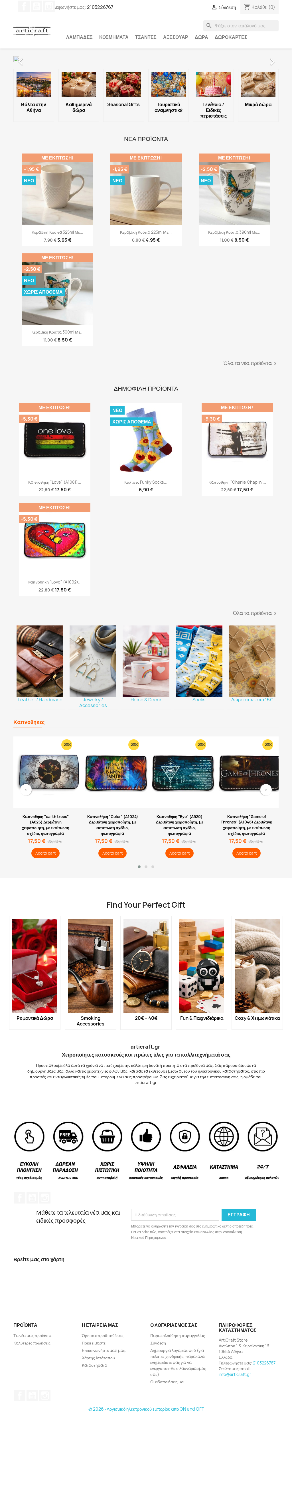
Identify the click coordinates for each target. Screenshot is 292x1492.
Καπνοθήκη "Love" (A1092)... (55, 582)
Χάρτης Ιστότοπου (98, 1357)
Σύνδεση (158, 1343)
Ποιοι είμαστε (94, 1343)
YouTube (36, 6)
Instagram (49, 6)
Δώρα (201, 37)
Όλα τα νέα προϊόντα (251, 363)
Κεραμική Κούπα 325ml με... (57, 232)
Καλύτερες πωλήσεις (31, 1343)
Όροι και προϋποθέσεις (102, 1335)
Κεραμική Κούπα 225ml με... (146, 232)
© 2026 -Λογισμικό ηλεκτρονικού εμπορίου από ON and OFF (146, 1409)
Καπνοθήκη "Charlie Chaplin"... (237, 482)
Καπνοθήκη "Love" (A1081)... (54, 482)
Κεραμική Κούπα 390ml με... (234, 232)
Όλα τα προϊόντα (256, 613)
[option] (146, 59)
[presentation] (26, 790)
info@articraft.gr (235, 1374)
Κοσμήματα (114, 37)
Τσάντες (146, 37)
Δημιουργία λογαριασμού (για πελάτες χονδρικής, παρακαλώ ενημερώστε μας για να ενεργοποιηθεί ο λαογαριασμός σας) (178, 1362)
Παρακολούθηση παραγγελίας (177, 1335)
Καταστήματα (94, 1365)
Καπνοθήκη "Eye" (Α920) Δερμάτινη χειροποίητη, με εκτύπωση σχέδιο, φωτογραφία (179, 825)
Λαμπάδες (79, 37)
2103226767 (100, 7)
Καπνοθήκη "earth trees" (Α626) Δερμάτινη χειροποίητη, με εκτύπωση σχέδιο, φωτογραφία (45, 825)
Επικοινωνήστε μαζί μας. (104, 1350)
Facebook (24, 6)
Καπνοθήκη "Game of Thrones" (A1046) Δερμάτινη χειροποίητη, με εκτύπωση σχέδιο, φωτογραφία (246, 825)
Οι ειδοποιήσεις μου (168, 1381)
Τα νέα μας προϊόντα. (32, 1335)
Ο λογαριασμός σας (173, 1325)
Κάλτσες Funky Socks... (145, 482)
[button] (33, 59)
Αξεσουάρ (175, 37)
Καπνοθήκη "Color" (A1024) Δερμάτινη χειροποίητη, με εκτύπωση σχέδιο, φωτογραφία (112, 825)
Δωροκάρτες (231, 37)
